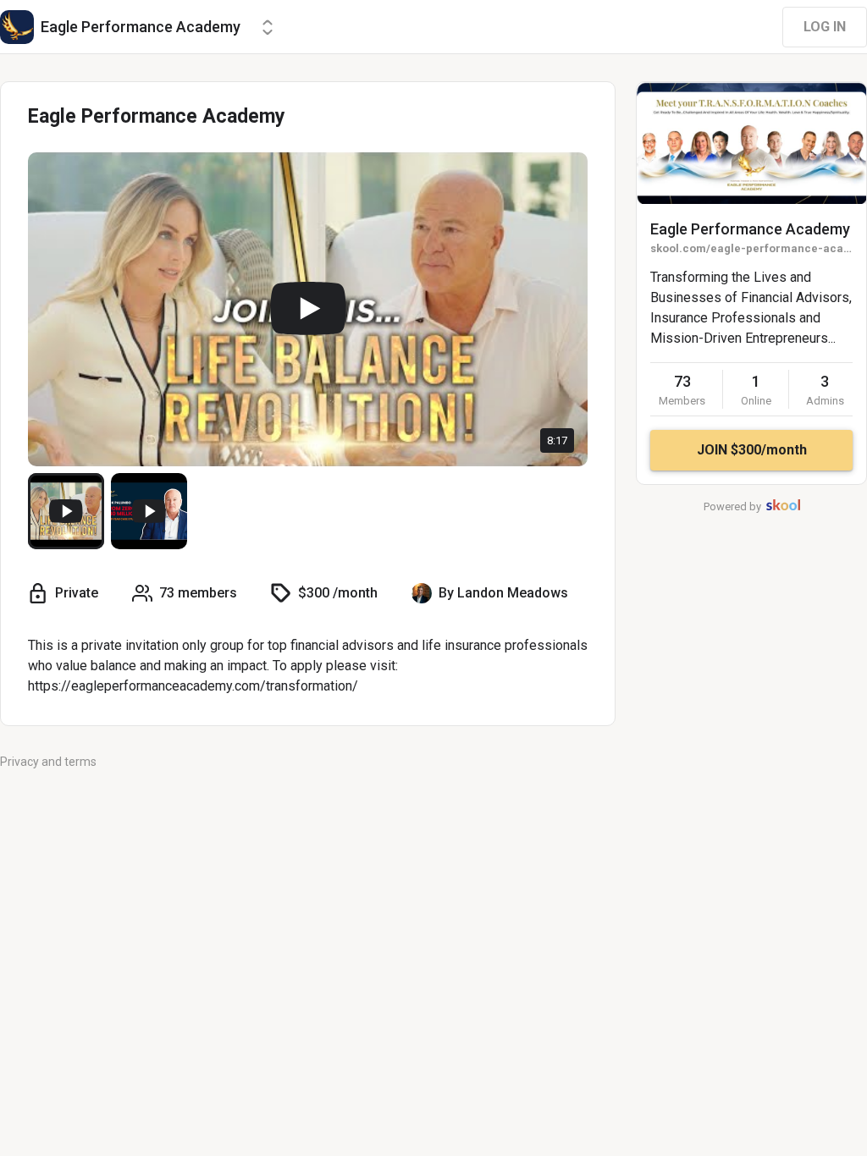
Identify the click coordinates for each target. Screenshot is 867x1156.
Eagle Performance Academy (750, 229)
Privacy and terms (48, 761)
